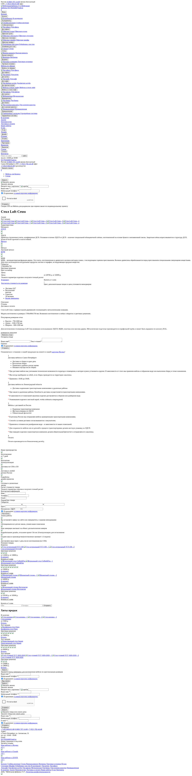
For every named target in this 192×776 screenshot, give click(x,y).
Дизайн (4, 134)
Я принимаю (21, 193)
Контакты (4, 154)
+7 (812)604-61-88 (7, 729)
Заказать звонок (7, 168)
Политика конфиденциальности (38, 772)
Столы (4, 51)
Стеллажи (4, 766)
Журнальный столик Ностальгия (13, 589)
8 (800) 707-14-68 (13, 2)
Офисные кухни (7, 33)
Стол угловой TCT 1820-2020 (12, 657)
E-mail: (4, 721)
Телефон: (4, 496)
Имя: (3, 493)
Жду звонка (6, 681)
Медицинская (6, 98)
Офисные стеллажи (8, 38)
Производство (6, 122)
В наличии (5, 118)
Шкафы (12, 766)
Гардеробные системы (9, 115)
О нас (3, 128)
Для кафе (5, 81)
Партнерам (5, 143)
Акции (3, 120)
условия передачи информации (25, 346)
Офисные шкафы (7, 42)
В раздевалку (6, 20)
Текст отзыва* (36, 341)
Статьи (4, 151)
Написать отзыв (7, 335)
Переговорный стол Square (11, 643)
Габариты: (5, 502)
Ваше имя (5, 674)
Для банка (5, 103)
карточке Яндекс (58, 352)
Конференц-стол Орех (9, 629)
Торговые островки (8, 64)
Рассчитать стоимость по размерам (14, 283)
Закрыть (4, 180)
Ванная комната (7, 55)
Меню (4, 12)
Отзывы (4, 138)
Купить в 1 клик (50, 280)
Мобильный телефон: (10, 191)
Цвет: (3, 507)
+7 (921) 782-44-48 (26, 164)
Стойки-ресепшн (7, 25)
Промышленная (7, 111)
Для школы (5, 94)
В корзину (5, 280)
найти (25, 156)
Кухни (64, 764)
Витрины (5, 59)
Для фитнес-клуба (8, 85)
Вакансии (5, 147)
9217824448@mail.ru (15, 8)
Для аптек (5, 77)
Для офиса (5, 29)
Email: (3, 498)
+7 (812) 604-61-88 (12, 4)
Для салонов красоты (9, 107)
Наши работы (6, 126)
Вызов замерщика (12, 298)
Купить (3, 623)
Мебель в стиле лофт (9, 90)
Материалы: (5, 509)
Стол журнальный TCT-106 (11, 549)
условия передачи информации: (26, 193)
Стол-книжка (6, 619)
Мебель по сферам (8, 66)
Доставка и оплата (8, 124)
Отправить (5, 204)
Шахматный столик (8, 577)
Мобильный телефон (9, 676)
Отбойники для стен (8, 46)
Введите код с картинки (10, 186)
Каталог (4, 14)
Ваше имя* (5, 341)
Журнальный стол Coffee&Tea (12, 563)
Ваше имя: (5, 188)
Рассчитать (6, 513)
